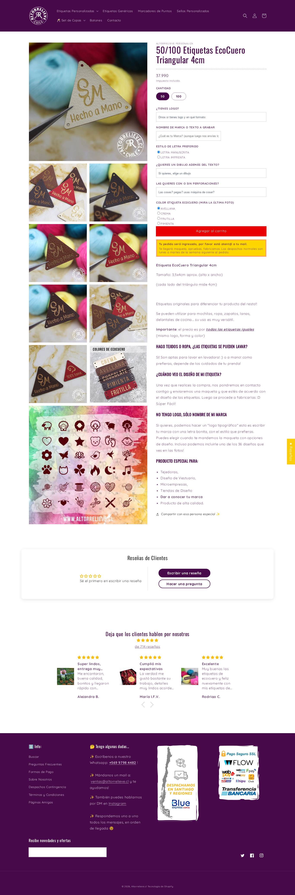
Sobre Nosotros (40, 779)
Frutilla (167, 218)
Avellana (168, 208)
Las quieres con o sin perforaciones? (187, 183)
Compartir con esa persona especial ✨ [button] (190, 514)
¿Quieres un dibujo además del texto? (187, 164)
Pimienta (167, 223)
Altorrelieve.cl (139, 886)
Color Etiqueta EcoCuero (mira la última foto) (195, 202)
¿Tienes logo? (167, 108)
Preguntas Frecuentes (45, 764)
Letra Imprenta (173, 157)
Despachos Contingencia (47, 787)
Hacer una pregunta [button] (184, 584)
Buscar (34, 757)
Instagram (117, 803)
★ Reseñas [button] (291, 451)
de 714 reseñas (147, 646)
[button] (245, 16)
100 (179, 96)
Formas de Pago (41, 772)
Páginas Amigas (41, 802)
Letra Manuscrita (175, 152)
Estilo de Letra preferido (177, 146)
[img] (147, 640)
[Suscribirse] (101, 852)
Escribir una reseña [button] (184, 573)
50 (163, 96)
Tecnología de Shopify (160, 886)
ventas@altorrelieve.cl (110, 781)
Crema (166, 213)
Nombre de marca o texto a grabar (185, 127)
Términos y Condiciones (46, 795)
